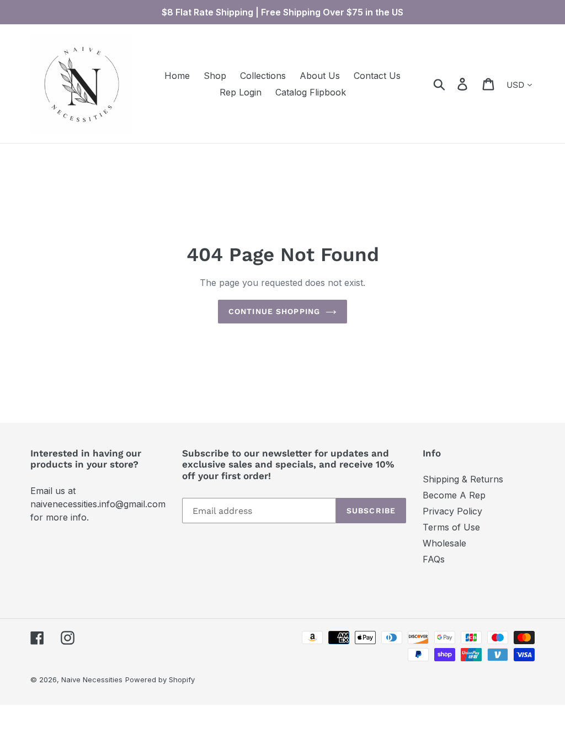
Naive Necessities (91, 679)
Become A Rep (454, 495)
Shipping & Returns (463, 479)
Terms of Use (451, 527)
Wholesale (444, 543)
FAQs (434, 559)
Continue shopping (274, 311)
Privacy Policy (452, 511)
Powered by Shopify (160, 679)
